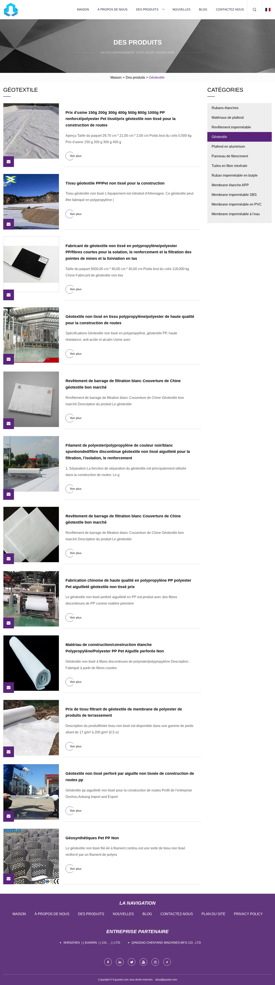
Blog (203, 9)
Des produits (147, 9)
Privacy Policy (248, 914)
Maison (83, 9)
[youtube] (143, 962)
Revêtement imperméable (231, 127)
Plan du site (213, 914)
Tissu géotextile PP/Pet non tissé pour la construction (115, 183)
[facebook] (108, 962)
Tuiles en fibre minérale (229, 166)
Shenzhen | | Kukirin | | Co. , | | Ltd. (92, 942)
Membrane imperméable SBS (234, 195)
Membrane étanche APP (230, 185)
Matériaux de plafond (228, 117)
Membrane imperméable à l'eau (236, 214)
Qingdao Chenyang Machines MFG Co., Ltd (166, 942)
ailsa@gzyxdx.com (166, 979)
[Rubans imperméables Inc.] (10, 9)
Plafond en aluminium (228, 146)
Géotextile (219, 137)
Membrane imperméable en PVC (237, 204)
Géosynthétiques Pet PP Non (92, 838)
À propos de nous (112, 9)
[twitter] (131, 962)
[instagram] (155, 962)
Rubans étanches (225, 108)
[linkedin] (120, 962)
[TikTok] (167, 962)
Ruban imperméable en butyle (235, 175)
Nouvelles (181, 9)
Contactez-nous (230, 9)
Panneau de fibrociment (230, 156)
